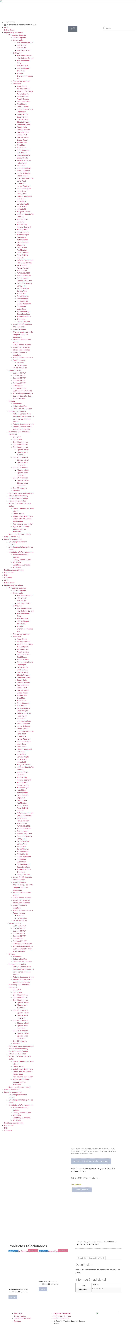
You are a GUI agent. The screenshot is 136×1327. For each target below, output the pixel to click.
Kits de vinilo (18, 40)
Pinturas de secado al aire (23, 424)
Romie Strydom (23, 268)
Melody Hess (22, 229)
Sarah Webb (22, 291)
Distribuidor (17, 53)
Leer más (13, 1297)
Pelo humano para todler (23, 524)
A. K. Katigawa (23, 94)
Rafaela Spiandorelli (25, 260)
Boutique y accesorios (13, 539)
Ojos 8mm (17, 437)
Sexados (20, 363)
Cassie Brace (22, 117)
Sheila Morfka (22, 301)
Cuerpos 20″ (18, 386)
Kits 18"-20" (108, 1242)
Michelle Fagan (23, 235)
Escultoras (17, 84)
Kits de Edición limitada (22, 324)
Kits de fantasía (19, 327)
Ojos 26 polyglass (20, 488)
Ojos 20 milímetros (20, 457)
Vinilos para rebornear (17, 35)
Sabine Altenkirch (24, 276)
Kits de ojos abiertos (21, 347)
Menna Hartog (23, 232)
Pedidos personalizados (13, 570)
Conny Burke (22, 127)
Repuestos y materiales (13, 32)
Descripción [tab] (82, 1258)
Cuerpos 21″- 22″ (20, 388)
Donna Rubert (22, 140)
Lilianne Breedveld (24, 196)
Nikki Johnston (23, 242)
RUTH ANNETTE (23, 273)
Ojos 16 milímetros (20, 444)
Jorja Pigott (21, 181)
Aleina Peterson (23, 89)
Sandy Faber (22, 286)
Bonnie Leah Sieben (25, 109)
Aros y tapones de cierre (23, 357)
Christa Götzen (23, 122)
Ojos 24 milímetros (20, 478)
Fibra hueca (17, 404)
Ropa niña (17, 562)
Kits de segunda (19, 37)
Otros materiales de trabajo (19, 534)
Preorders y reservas (21, 81)
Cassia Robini (22, 114)
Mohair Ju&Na (18, 514)
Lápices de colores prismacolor (21, 493)
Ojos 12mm (17, 439)
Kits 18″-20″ (21, 45)
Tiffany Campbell (24, 316)
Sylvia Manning (23, 311)
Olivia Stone (22, 247)
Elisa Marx (21, 145)
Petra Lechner (22, 252)
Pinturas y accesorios (17, 411)
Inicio (6, 27)
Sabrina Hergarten (24, 281)
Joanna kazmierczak (25, 178)
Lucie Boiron (22, 206)
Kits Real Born (22, 66)
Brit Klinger (21, 112)
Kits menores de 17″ (25, 43)
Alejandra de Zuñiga (25, 91)
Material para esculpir (17, 501)
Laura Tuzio (21, 191)
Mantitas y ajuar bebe (21, 565)
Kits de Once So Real (25, 58)
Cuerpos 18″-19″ (19, 383)
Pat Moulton (22, 250)
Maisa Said (21, 209)
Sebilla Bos (21, 293)
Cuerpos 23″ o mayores (22, 391)
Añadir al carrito (82, 1190)
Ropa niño (17, 567)
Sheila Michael (22, 299)
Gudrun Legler (22, 158)
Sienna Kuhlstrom (24, 304)
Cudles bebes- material (22, 345)
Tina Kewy (21, 319)
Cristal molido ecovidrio (22, 409)
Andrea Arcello (23, 96)
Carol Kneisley (22, 119)
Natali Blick (21, 237)
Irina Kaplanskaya (24, 168)
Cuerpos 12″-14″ (19, 375)
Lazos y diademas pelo (22, 560)
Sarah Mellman (23, 296)
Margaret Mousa (23, 212)
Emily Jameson (23, 150)
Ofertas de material (12, 537)
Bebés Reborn (9, 30)
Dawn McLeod (23, 132)
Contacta (8, 578)
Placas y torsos (19, 360)
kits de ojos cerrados (21, 350)
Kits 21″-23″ (21, 48)
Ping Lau (20, 258)
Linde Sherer (22, 194)
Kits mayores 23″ (24, 50)
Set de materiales (20, 368)
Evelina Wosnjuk (23, 155)
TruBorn (20, 73)
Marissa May (22, 224)
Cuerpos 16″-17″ (19, 380)
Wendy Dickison (23, 322)
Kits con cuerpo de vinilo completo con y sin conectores (23, 334)
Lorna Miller (21, 201)
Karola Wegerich (23, 186)
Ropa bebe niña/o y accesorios (20, 552)
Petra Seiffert (22, 255)
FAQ (5, 575)
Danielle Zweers (23, 130)
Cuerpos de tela (14, 370)
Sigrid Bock (21, 306)
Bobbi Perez (22, 104)
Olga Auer (21, 245)
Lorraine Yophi (23, 204)
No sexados (22, 365)
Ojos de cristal (23, 450)
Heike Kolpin (22, 163)
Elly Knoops (21, 148)
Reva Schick (22, 265)
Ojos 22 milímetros (20, 468)
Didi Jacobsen (22, 137)
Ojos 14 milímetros (20, 442)
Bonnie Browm (23, 107)
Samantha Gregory (24, 283)
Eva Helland (22, 153)
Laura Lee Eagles (24, 188)
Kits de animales (19, 329)
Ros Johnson (22, 270)
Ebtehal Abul (22, 142)
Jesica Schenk (22, 176)
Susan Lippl (21, 309)
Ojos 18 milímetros (20, 447)
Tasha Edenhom (23, 314)
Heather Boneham (24, 160)
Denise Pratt (22, 135)
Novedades (8, 572)
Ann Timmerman (23, 101)
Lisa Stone (21, 199)
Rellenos (11, 401)
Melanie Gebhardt (24, 227)
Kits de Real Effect (24, 55)
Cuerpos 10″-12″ (19, 373)
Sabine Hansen (23, 278)
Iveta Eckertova (23, 171)
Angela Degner (23, 99)
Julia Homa (21, 183)
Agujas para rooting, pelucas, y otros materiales (21, 529)
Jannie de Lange (23, 173)
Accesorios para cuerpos (23, 393)
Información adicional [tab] (96, 1258)
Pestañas (16, 491)
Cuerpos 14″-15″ (19, 378)
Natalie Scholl (22, 240)
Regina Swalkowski (24, 263)
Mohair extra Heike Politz (23, 516)
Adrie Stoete (22, 86)
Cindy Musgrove (23, 125)
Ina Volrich (21, 165)
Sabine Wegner (23, 288)
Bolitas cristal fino (20, 406)
